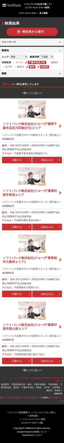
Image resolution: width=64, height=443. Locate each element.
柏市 (32, 66)
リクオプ (38, 435)
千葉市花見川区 (37, 62)
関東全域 (5, 397)
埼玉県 (37, 397)
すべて (19, 62)
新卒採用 (34, 416)
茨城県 (14, 397)
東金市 (20, 66)
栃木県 (22, 397)
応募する (17, 160)
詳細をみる (47, 160)
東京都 (52, 397)
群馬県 (29, 397)
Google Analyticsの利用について (32, 432)
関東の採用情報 (52, 378)
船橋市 (54, 62)
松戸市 (8, 66)
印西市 (44, 66)
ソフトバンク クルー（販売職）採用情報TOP (21, 378)
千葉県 (57, 381)
